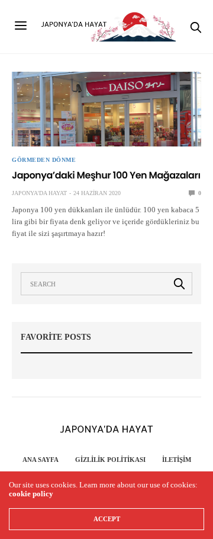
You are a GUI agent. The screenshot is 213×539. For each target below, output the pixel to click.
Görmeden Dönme (44, 160)
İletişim (176, 459)
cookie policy (31, 493)
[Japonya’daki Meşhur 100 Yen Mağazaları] (106, 109)
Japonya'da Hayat (39, 193)
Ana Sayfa (40, 459)
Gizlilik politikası (110, 459)
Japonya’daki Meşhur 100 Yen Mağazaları (106, 175)
